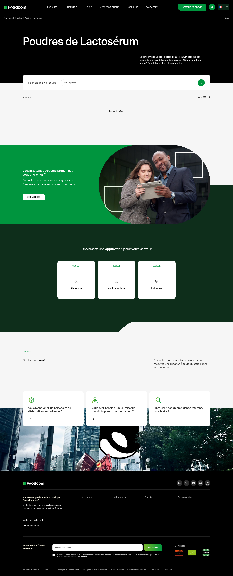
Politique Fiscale (117, 569)
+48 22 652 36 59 (31, 525)
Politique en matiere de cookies (95, 569)
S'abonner (153, 547)
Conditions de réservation (137, 569)
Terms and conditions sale (161, 569)
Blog (89, 7)
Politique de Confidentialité (68, 569)
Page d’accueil (9, 18)
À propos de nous (109, 7)
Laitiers (19, 18)
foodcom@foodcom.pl (33, 520)
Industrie (72, 7)
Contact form (34, 197)
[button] (53, 408)
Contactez (152, 7)
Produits (52, 7)
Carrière (133, 7)
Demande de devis (192, 7)
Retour (227, 18)
